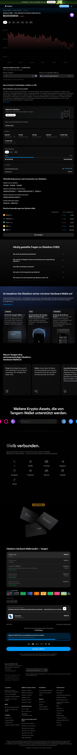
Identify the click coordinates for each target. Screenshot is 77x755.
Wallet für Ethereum (27, 692)
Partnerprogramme (62, 699)
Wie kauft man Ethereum (29, 725)
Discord (46, 475)
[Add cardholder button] (64, 608)
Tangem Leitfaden (62, 717)
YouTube (47, 465)
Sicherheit (59, 692)
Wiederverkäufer (61, 697)
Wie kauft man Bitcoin (28, 723)
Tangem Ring (8, 722)
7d (9, 22)
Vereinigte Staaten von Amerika (44, 628)
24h (5, 22)
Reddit (30, 465)
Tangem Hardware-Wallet (12, 724)
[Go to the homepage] (8, 6)
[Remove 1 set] (8, 601)
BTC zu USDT (25, 709)
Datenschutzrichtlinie (61, 674)
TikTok (14, 484)
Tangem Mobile (9, 720)
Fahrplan (59, 713)
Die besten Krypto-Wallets (12, 696)
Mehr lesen (6, 102)
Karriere (59, 722)
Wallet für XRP (26, 697)
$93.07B (72, 226)
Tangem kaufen (64, 6)
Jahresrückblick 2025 (63, 720)
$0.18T (72, 222)
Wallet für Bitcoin (27, 690)
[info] (14, 136)
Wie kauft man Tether (28, 735)
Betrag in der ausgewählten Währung (49, 72)
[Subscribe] (45, 670)
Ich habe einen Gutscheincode (63, 624)
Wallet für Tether (26, 699)
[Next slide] (68, 593)
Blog (58, 706)
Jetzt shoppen (51, 2)
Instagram (14, 475)
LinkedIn (62, 475)
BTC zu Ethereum (27, 711)
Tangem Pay (8, 717)
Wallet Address (43, 706)
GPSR (40, 695)
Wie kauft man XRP (27, 732)
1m (13, 22)
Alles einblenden (26, 737)
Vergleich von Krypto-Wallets (11, 699)
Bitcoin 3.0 (42, 701)
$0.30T (72, 219)
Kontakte (59, 724)
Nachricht (59, 708)
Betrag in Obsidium (8, 72)
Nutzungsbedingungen (45, 690)
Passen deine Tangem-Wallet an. (63, 702)
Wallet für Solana (26, 695)
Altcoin (41, 704)
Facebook (30, 475)
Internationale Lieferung (63, 695)
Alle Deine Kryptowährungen (27, 714)
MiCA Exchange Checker (12, 707)
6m (22, 22)
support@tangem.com (10, 670)
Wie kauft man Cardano (28, 730)
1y (26, 22)
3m (18, 22)
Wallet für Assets (26, 702)
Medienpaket (60, 715)
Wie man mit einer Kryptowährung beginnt (12, 690)
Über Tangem (60, 690)
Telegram (62, 465)
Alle (31, 22)
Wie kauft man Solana (28, 728)
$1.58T (72, 215)
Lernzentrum (60, 710)
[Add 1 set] (16, 601)
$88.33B (71, 230)
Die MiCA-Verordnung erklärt (11, 710)
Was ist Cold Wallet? (10, 694)
